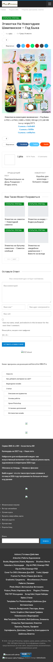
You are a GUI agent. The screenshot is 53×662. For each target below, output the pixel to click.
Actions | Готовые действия (26, 554)
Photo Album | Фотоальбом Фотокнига (26, 587)
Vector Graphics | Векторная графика (26, 612)
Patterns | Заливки (26, 583)
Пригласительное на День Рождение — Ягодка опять (14, 182)
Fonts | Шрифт (42, 572)
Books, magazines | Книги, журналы (18, 562)
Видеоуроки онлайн (13, 384)
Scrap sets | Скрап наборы (36, 594)
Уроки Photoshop (14, 403)
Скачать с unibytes (26, 132)
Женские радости (8, 520)
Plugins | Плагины (41, 590)
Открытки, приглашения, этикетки (12, 18)
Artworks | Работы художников (26, 558)
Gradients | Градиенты (15, 580)
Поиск (4, 536)
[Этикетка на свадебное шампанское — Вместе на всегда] (38, 236)
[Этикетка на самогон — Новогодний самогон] (15, 209)
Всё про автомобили (9, 508)
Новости (9, 374)
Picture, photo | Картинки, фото (17, 590)
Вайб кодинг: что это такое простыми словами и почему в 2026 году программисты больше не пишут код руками (25, 476)
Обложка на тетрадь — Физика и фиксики (20, 468)
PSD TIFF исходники (14, 594)
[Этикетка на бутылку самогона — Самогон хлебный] (15, 236)
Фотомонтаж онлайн (16, 413)
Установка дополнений (17, 408)
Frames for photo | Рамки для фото (26, 576)
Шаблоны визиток (26, 634)
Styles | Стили (26, 598)
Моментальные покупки (10, 505)
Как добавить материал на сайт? (18, 379)
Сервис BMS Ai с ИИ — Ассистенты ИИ (18, 446)
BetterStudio (41, 658)
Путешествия (7, 523)
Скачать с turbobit (26, 126)
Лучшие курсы (7, 512)
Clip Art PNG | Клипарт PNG (37, 565)
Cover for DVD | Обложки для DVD (19, 572)
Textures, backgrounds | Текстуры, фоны (26, 609)
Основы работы (14, 398)
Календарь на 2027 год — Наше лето (18, 451)
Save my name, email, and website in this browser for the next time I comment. (25, 324)
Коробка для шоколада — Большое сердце (40, 179)
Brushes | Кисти (43, 562)
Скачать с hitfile (26, 129)
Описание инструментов (17, 393)
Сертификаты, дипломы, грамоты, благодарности (26, 630)
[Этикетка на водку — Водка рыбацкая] (38, 209)
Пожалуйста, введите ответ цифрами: (16, 330)
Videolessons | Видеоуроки (26, 616)
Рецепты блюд (7, 527)
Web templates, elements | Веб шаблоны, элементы (26, 619)
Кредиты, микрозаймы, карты (12, 516)
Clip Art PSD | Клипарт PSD (26, 569)
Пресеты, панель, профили (26, 627)
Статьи (9, 389)
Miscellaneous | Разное (37, 580)
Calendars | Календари (14, 565)
